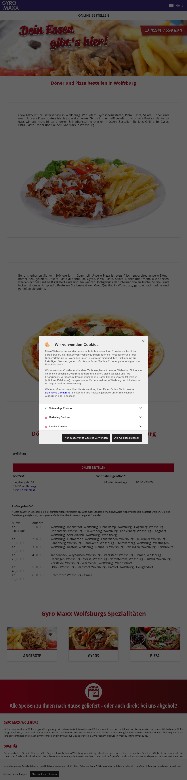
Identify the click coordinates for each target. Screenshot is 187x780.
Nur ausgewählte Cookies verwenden (86, 437)
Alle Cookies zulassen (127, 437)
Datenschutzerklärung (57, 392)
